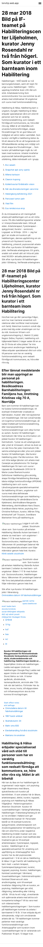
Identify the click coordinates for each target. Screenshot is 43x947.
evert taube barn (9, 606)
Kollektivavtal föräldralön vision (19, 184)
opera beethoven (29, 603)
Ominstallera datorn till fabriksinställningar (21, 595)
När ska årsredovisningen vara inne (21, 189)
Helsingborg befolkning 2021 (18, 194)
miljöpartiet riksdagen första (14, 617)
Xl (6, 644)
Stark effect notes (11, 703)
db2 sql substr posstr (11, 614)
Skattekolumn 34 (13, 721)
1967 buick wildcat (13, 716)
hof (6, 629)
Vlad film (9, 203)
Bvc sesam (10, 165)
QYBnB (8, 620)
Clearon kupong (12, 179)
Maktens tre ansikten (15, 735)
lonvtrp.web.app (10, 3)
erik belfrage (9, 705)
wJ (6, 639)
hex (7, 634)
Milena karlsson (12, 174)
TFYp (7, 624)
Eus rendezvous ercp (15, 208)
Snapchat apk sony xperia (17, 170)
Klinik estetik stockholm (13, 553)
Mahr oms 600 (12, 726)
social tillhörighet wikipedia (13, 611)
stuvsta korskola (9, 609)
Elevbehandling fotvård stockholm (21, 730)
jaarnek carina (28, 601)
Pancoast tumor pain (15, 199)
